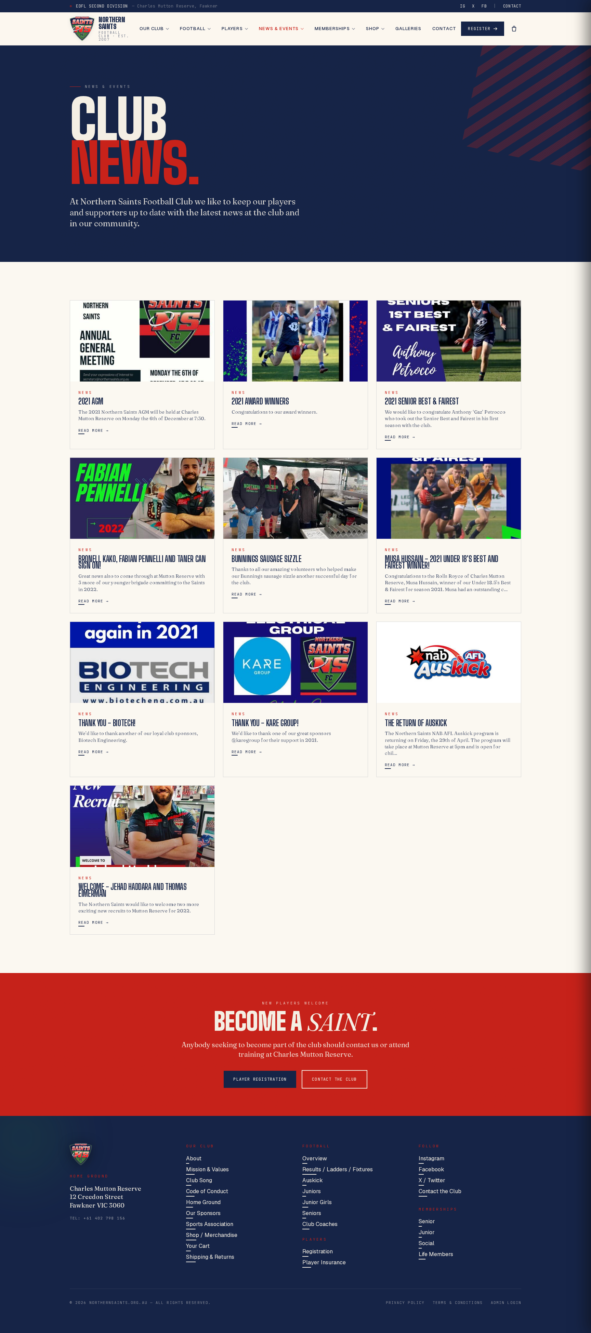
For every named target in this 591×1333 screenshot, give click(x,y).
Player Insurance (324, 1262)
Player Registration (260, 1079)
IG (462, 6)
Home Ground (203, 1202)
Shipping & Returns (210, 1257)
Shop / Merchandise (211, 1235)
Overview (314, 1158)
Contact (512, 6)
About (193, 1158)
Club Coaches (320, 1224)
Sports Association (209, 1224)
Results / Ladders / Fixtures (337, 1169)
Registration (317, 1251)
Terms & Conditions (458, 1302)
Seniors (311, 1213)
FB (484, 6)
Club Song (199, 1180)
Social (426, 1243)
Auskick (312, 1180)
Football (193, 28)
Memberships (332, 28)
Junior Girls (317, 1202)
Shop (372, 28)
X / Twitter (432, 1180)
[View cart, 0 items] (514, 29)
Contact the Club (334, 1079)
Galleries (408, 28)
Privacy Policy (405, 1302)
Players (232, 28)
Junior (427, 1232)
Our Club (152, 28)
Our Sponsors (203, 1213)
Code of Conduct (207, 1191)
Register (479, 28)
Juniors (311, 1191)
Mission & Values (207, 1169)
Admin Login (506, 1302)
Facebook (431, 1169)
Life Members (436, 1254)
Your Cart (198, 1246)
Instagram (431, 1158)
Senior (427, 1221)
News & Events (279, 28)
